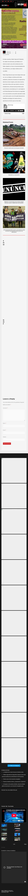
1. (7, 113)
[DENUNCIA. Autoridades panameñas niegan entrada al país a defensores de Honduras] (14, 189)
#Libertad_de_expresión (15, 10)
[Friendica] (8, 1)
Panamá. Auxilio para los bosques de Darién (14, 148)
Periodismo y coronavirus (14, 175)
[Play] (5, 110)
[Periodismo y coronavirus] (14, 162)
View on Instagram (14, 765)
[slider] (22, 110)
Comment (5, 408)
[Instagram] (11, 1)
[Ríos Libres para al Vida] (4, 829)
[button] (14, 470)
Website (4, 436)
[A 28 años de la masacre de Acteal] (4, 825)
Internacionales (6, 54)
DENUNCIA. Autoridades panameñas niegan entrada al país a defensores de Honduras (14, 202)
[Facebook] (2, 1)
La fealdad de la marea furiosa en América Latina (13, 772)
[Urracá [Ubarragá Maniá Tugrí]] (17, 834)
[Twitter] (5, 1)
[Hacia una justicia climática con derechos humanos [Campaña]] (17, 829)
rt (10, 51)
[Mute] (18, 110)
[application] (14, 110)
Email (4, 430)
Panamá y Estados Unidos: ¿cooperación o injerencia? (14, 781)
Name (4, 423)
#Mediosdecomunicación (9, 12)
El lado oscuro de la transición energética (11, 779)
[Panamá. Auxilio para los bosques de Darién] (14, 135)
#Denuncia (7, 10)
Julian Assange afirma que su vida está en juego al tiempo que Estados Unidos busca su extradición (14, 231)
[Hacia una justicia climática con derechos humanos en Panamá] (4, 834)
